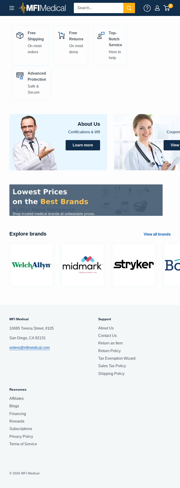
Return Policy (109, 351)
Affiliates (16, 398)
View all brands (158, 234)
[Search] (129, 8)
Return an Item (110, 343)
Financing (17, 414)
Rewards (16, 421)
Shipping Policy (111, 374)
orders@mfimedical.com (29, 348)
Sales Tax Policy (112, 366)
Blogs (14, 406)
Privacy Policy (21, 436)
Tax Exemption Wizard (116, 358)
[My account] (147, 8)
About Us (106, 328)
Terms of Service (23, 444)
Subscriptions (20, 429)
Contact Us (107, 336)
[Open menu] (11, 8)
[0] (167, 8)
